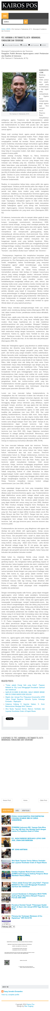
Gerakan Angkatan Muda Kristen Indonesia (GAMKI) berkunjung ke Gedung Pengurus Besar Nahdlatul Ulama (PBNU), (30, 873)
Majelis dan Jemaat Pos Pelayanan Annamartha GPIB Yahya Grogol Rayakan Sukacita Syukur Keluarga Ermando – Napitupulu (25, 699)
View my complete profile (10, 995)
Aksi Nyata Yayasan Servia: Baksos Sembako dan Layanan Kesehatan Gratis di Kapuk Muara (29, 862)
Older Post (43, 800)
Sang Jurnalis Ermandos (13, 991)
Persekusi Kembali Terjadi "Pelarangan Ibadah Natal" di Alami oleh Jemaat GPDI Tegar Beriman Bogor (30, 907)
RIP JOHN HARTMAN (19, 849)
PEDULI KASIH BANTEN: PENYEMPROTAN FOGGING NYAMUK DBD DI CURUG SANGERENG (28, 818)
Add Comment (34, 45)
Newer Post (7, 800)
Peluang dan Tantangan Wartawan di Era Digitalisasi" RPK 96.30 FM (27, 917)
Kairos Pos (30, 1004)
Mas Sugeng (28, 1006)
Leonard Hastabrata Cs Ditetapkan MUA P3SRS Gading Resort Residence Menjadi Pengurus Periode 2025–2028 (29, 896)
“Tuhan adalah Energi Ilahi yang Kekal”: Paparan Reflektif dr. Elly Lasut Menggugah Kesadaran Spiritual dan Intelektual (25, 687)
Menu (5, 16)
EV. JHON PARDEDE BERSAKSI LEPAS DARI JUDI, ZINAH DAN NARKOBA (29, 839)
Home (25, 800)
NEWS (44, 45)
